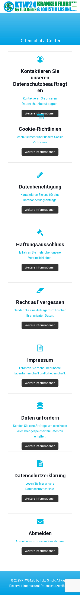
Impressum (31, 586)
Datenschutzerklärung (56, 586)
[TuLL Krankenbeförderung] (40, 6)
